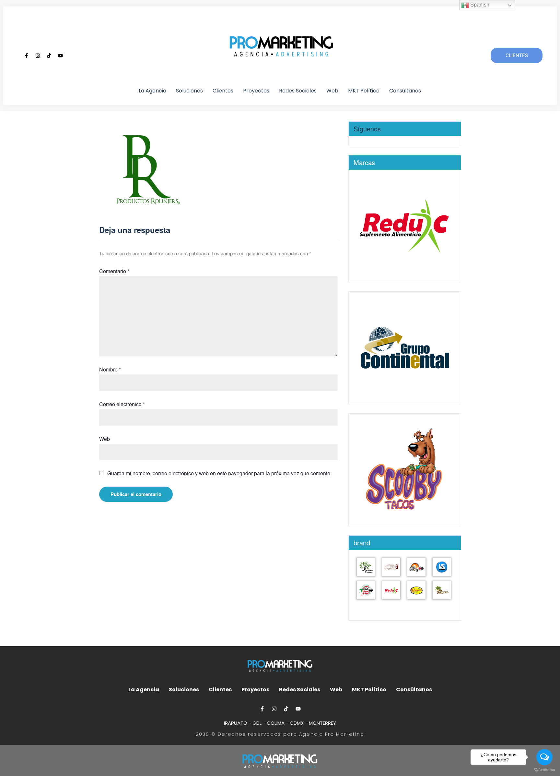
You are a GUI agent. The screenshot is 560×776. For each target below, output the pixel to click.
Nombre (110, 369)
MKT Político (363, 90)
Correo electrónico (122, 404)
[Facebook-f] (26, 55)
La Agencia (152, 90)
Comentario (114, 271)
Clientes (223, 90)
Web (332, 90)
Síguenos (367, 128)
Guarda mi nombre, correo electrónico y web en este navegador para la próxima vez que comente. (219, 473)
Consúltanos (405, 90)
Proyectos (256, 90)
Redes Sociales (298, 90)
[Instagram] (37, 55)
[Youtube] (60, 55)
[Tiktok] (49, 55)
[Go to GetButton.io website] (544, 769)
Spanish (479, 4)
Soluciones (189, 90)
